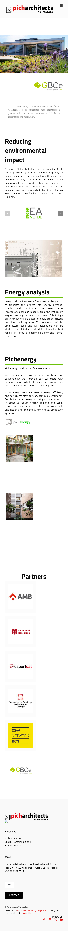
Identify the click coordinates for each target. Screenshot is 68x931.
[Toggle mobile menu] (61, 5)
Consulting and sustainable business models (19, 458)
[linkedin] (61, 919)
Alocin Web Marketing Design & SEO (32, 910)
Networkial (26, 913)
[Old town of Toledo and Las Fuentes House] (19, 448)
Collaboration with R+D (19, 516)
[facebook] (44, 919)
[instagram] (50, 919)
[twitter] (55, 919)
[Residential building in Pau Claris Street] (19, 506)
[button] (7, 213)
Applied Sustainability (19, 452)
